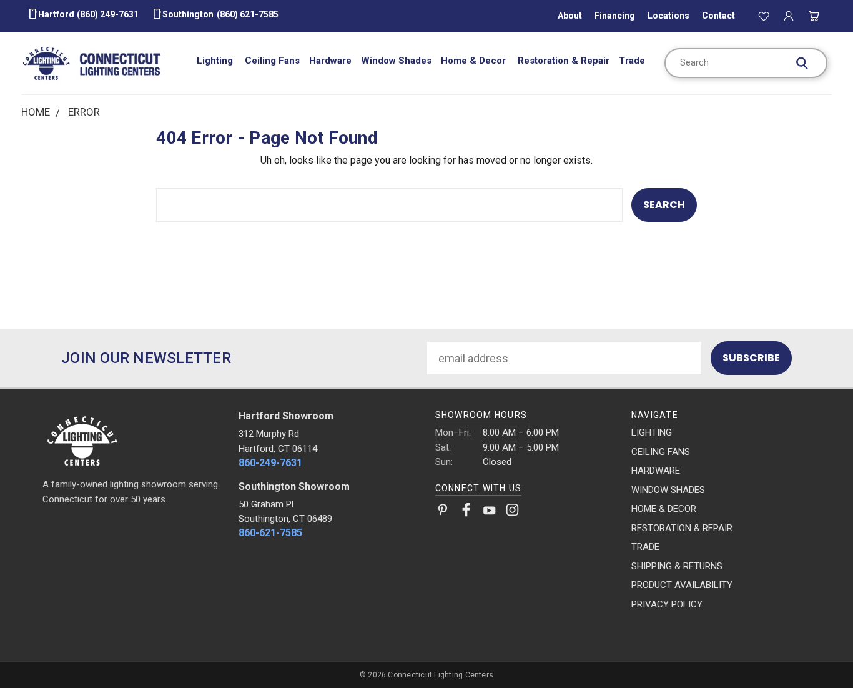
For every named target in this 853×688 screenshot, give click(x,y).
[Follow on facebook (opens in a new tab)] (466, 512)
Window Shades (396, 60)
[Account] (788, 15)
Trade (632, 60)
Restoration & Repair (563, 60)
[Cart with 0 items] (814, 15)
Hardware (330, 60)
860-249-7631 (270, 463)
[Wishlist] (763, 15)
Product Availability (681, 585)
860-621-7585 (270, 533)
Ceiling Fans (272, 60)
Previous (816, 649)
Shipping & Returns (676, 566)
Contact (718, 16)
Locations (668, 16)
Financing (614, 16)
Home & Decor (474, 60)
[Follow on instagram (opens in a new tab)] (512, 512)
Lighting (216, 60)
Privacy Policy (667, 604)
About (570, 16)
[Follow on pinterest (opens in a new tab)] (443, 512)
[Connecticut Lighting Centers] (132, 440)
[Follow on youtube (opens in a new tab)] (489, 512)
